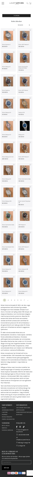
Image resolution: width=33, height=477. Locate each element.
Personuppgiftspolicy (24, 412)
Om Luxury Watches (23, 407)
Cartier (4, 412)
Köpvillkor (20, 410)
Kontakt (19, 414)
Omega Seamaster (8, 419)
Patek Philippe (7, 417)
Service (4, 428)
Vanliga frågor (7, 430)
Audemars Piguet (8, 410)
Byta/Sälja (6, 425)
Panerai (4, 414)
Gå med (6, 468)
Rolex (4, 407)
